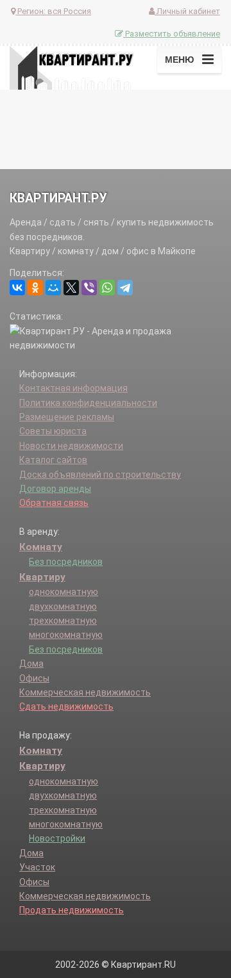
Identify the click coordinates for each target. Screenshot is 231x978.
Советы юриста (53, 431)
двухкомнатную (63, 606)
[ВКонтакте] (17, 287)
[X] (71, 287)
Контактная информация (73, 388)
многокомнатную (66, 635)
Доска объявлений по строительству (100, 474)
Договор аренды (55, 489)
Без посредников (66, 562)
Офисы (34, 678)
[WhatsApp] (107, 287)
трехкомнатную (63, 620)
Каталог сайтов (53, 460)
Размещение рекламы (66, 417)
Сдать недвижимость (66, 706)
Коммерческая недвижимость (85, 692)
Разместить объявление (171, 33)
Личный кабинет (187, 11)
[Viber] (89, 287)
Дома (31, 663)
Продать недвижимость (71, 910)
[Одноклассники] (35, 287)
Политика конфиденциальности (88, 403)
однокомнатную (63, 592)
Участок (37, 867)
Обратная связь (54, 503)
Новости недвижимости (71, 446)
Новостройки (57, 838)
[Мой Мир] (53, 287)
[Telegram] (125, 287)
